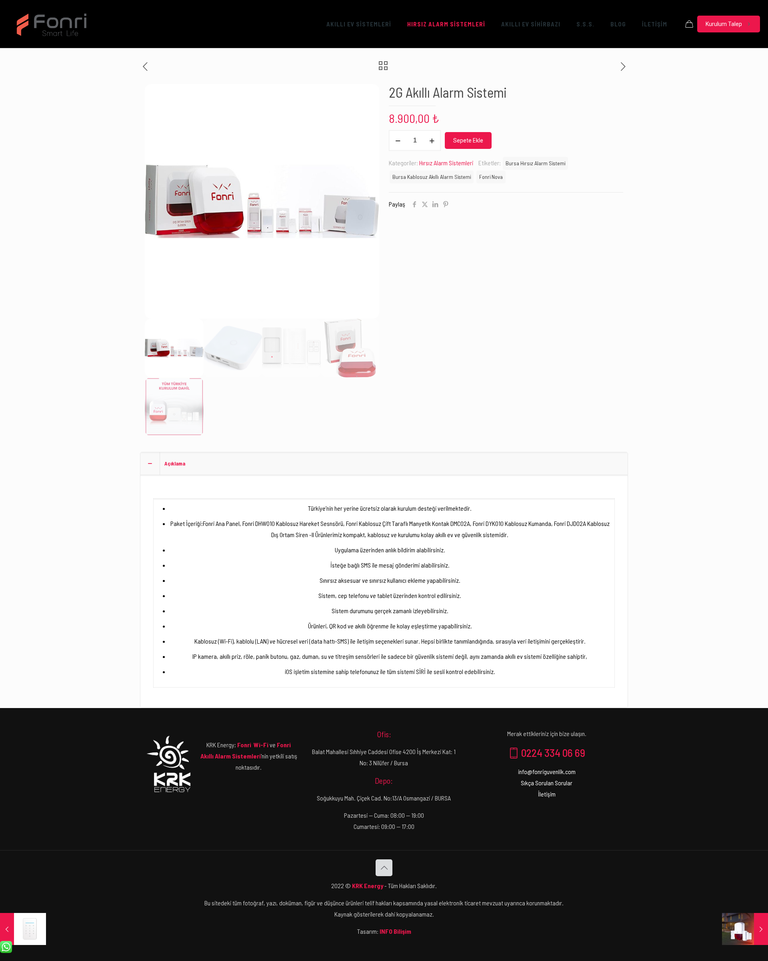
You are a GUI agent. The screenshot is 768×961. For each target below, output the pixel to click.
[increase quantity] (432, 140)
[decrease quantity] (398, 140)
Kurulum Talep (724, 24)
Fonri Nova (491, 176)
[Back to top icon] (384, 867)
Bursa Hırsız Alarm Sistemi (535, 163)
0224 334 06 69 (552, 752)
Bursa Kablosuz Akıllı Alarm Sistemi (431, 176)
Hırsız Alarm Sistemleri (446, 163)
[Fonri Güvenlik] (51, 24)
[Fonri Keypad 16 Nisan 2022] (23, 929)
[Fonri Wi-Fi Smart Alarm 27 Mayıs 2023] (745, 929)
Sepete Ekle (468, 140)
